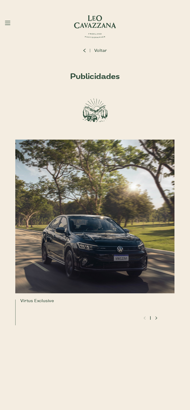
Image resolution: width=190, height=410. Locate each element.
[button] (156, 318)
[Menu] (8, 22)
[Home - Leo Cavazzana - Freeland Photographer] (95, 26)
